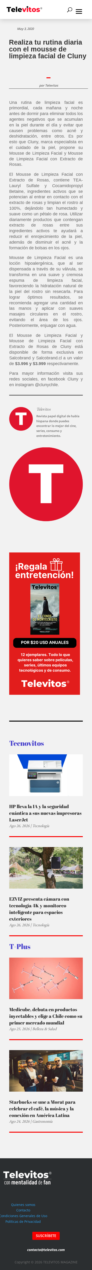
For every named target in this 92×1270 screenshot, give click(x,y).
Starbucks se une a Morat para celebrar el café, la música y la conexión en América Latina (42, 1108)
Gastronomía (42, 1121)
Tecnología (40, 826)
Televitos (51, 85)
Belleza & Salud (44, 1029)
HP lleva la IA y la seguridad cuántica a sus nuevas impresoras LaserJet (45, 813)
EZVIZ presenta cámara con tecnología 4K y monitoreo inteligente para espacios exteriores (39, 909)
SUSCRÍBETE (46, 1235)
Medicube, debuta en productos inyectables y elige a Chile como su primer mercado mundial (45, 1016)
